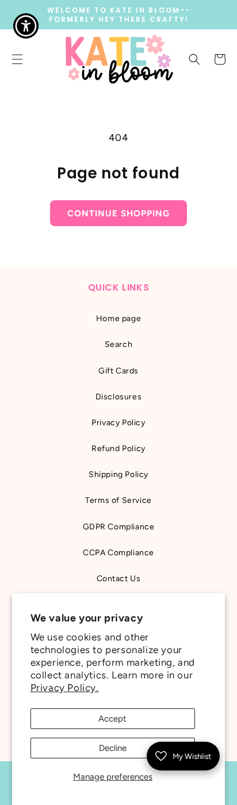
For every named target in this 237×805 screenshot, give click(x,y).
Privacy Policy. (64, 687)
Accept (112, 719)
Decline (113, 748)
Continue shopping (118, 213)
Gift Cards (118, 371)
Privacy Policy (118, 423)
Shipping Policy (118, 474)
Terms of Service (118, 500)
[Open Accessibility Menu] (26, 26)
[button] (194, 59)
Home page (118, 318)
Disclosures (118, 397)
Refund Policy (118, 448)
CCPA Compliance (118, 553)
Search (119, 344)
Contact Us (119, 578)
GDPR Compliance (119, 527)
